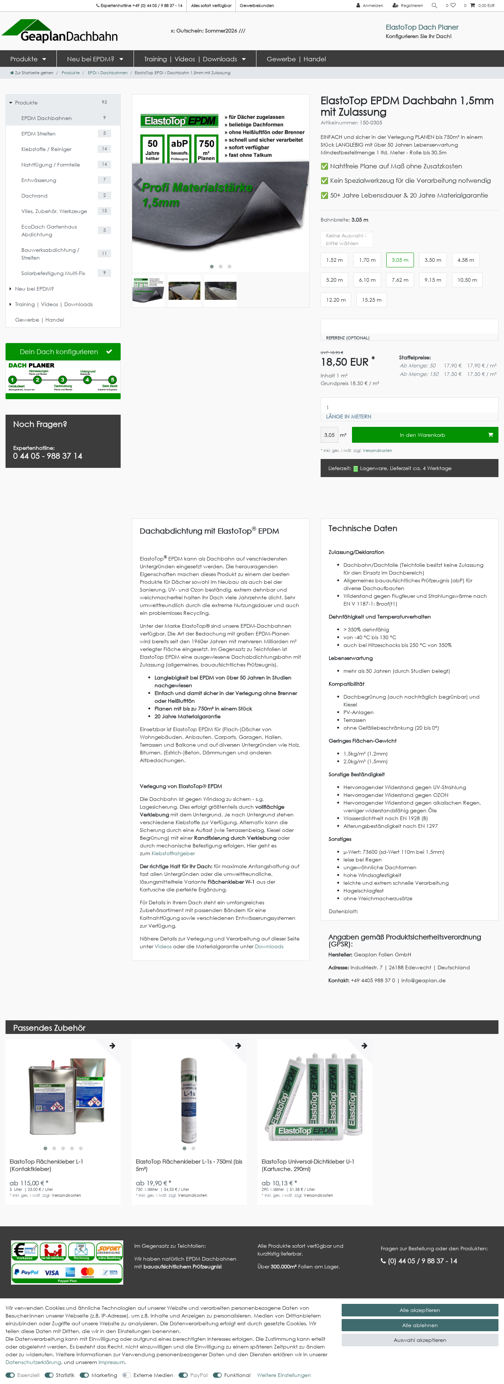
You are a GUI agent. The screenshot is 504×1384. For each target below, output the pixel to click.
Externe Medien (153, 1374)
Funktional (237, 1374)
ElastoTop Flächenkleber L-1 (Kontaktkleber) (46, 1165)
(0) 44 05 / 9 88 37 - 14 (421, 1261)
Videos (163, 946)
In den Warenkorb (422, 434)
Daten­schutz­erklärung (33, 1362)
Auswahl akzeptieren (420, 1339)
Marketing (104, 1374)
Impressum (112, 1362)
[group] (63, 1096)
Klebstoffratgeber (173, 853)
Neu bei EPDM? (91, 59)
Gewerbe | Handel (296, 59)
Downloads (269, 946)
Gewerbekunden (257, 5)
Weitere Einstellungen (284, 1374)
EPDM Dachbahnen (107, 73)
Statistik (65, 1374)
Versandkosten (377, 450)
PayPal (199, 1374)
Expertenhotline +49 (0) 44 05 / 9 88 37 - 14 (141, 5)
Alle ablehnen (420, 1325)
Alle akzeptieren (420, 1309)
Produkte (24, 59)
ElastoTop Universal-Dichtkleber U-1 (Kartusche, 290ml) (308, 1165)
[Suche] (434, 5)
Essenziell (28, 1374)
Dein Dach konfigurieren (59, 351)
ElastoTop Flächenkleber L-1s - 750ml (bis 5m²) (189, 1165)
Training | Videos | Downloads (191, 59)
